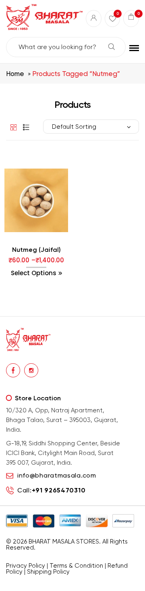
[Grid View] (12, 127)
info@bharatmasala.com (56, 475)
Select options (33, 273)
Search (111, 46)
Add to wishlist (20, 249)
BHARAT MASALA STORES (64, 541)
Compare (36, 249)
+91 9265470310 (59, 490)
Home (15, 74)
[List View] (24, 127)
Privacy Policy (25, 565)
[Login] (93, 18)
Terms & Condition (76, 565)
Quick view (53, 249)
